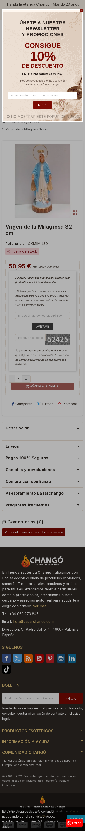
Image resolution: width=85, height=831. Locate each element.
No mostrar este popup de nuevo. (45, 116)
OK (44, 105)
